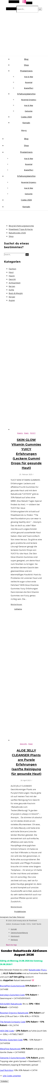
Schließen (4, 1081)
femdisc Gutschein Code (11, 1039)
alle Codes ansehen (12, 1075)
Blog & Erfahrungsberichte (21, 225)
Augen (12, 300)
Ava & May (28, 77)
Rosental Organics (28, 100)
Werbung (14, 940)
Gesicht (12, 279)
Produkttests (26, 71)
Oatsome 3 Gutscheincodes (13, 1057)
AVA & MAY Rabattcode (11, 1003)
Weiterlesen (16, 604)
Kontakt (26, 122)
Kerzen (12, 286)
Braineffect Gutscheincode (12, 985)
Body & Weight (16, 293)
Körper (12, 296)
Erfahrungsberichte (26, 94)
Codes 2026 (26, 117)
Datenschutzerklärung (19, 933)
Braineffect (28, 88)
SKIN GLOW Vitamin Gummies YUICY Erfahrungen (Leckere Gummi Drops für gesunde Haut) (26, 454)
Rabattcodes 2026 (17, 232)
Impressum (15, 936)
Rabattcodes (34, 969)
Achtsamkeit (14, 282)
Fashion (12, 268)
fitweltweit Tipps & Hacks (21, 229)
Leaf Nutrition (6, 1070)
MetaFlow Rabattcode (10, 1048)
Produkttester (20, 911)
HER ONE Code (7, 1030)
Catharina (18, 609)
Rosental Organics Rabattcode (14, 1012)
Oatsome (29, 111)
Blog (26, 59)
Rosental (28, 82)
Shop (26, 65)
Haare (12, 275)
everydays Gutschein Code (12, 994)
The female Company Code (12, 1021)
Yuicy (44, 969)
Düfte (11, 289)
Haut (11, 272)
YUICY (33, 433)
